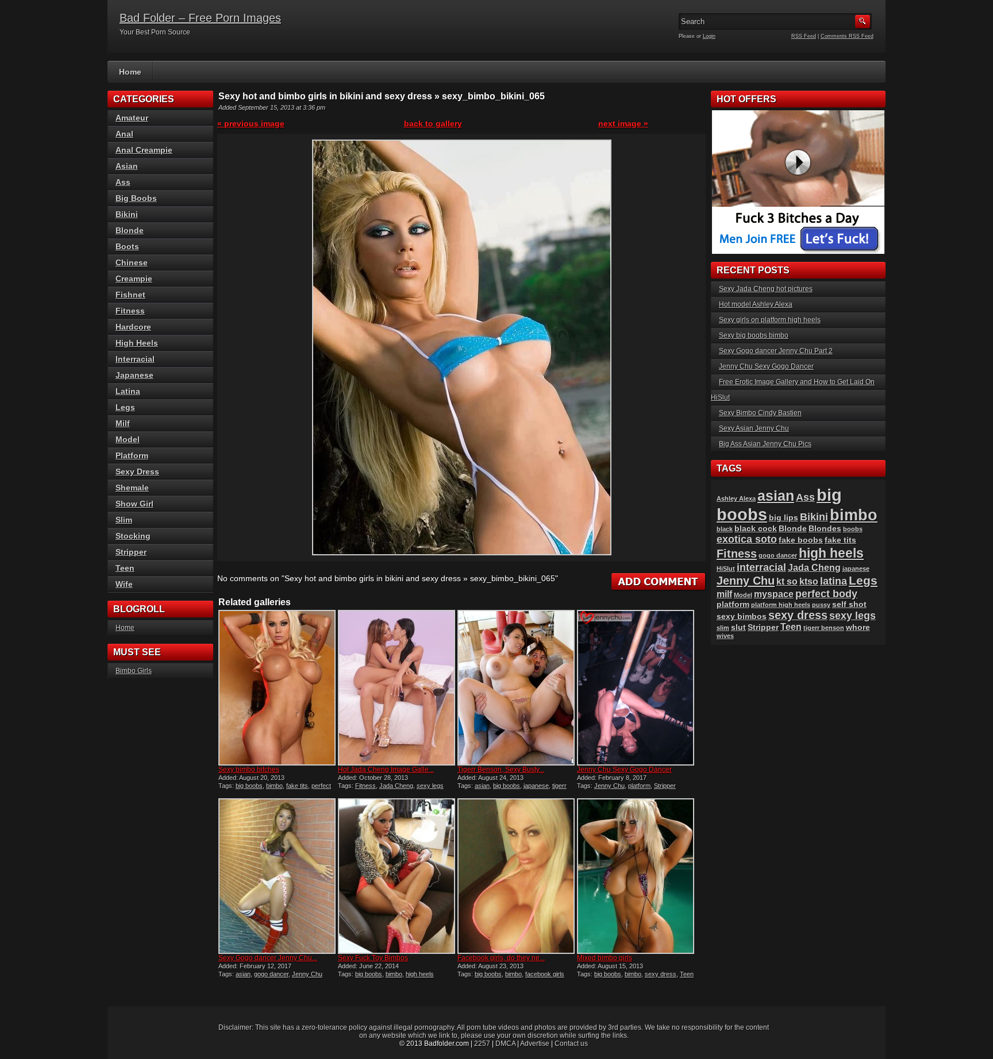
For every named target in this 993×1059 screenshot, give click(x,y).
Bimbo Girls (134, 671)
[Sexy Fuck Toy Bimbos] (396, 876)
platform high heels (780, 604)
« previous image (250, 123)
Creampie (134, 278)
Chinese (132, 262)
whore (858, 627)
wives (725, 635)
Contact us (571, 1043)
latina (833, 581)
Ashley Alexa (736, 498)
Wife (124, 584)
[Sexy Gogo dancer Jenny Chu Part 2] (277, 876)
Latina (128, 391)
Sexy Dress (137, 471)
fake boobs (801, 540)
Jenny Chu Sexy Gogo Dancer (624, 770)
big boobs (249, 785)
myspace (774, 594)
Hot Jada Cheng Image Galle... (386, 770)
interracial (761, 567)
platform (639, 785)
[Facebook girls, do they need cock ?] (516, 876)
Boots (127, 246)
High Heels (137, 342)
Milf (123, 423)
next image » (623, 123)
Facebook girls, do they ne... (501, 958)
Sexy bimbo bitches (248, 770)
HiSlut (726, 568)
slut (738, 627)
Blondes (825, 528)
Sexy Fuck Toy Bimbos (373, 958)
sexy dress (660, 974)
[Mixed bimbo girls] (635, 876)
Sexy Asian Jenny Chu (754, 428)
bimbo (274, 785)
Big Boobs (136, 198)
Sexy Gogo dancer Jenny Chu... (267, 958)
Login (709, 36)
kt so (787, 581)
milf (724, 594)
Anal (124, 133)
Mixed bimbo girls (604, 958)
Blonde (130, 230)
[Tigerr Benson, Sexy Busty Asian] (516, 688)
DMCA (505, 1043)
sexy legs (430, 785)
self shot (849, 604)
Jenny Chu (609, 785)
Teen (687, 974)
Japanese (134, 375)
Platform (132, 455)
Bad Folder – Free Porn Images (200, 17)
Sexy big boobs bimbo (753, 335)
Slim (124, 519)
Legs (125, 407)
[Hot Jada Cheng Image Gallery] (396, 688)
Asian (127, 166)
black (725, 528)
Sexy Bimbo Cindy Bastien (760, 413)
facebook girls (544, 974)
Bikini (127, 214)
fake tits (297, 785)
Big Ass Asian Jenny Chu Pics (765, 444)
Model (128, 439)
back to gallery (433, 123)
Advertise (534, 1043)
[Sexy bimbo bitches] (277, 688)
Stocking (133, 535)
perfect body (826, 594)
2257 (482, 1043)
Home (130, 71)
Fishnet (130, 294)
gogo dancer (271, 974)
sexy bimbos (742, 616)
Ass (123, 182)
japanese (536, 785)
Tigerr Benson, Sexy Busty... (500, 770)
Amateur (132, 117)
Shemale (132, 487)
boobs (853, 528)
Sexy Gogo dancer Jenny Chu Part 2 (776, 351)
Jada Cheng (396, 785)
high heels (420, 974)
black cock (755, 528)
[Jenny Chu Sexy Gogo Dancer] (635, 688)
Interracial (135, 359)
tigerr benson (823, 627)
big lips (783, 517)
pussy (821, 604)
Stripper (665, 785)
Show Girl (134, 503)
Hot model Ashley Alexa (755, 304)
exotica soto (747, 539)
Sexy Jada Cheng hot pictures (766, 289)
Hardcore (133, 326)
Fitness (365, 785)
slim (723, 627)
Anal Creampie (144, 149)
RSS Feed (803, 36)
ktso (808, 581)
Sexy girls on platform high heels (770, 320)
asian (482, 785)
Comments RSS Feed (847, 36)
